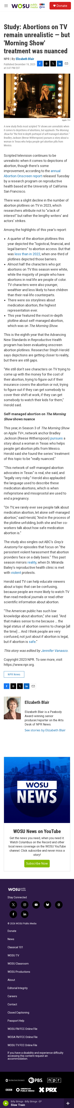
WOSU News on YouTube (37, 831)
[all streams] (69, 1103)
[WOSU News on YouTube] (37, 790)
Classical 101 (15, 947)
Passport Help (16, 1020)
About (11, 980)
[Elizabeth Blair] (12, 708)
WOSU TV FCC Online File (22, 1045)
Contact (12, 1004)
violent (16, 573)
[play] (5, 1103)
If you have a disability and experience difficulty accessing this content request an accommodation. (35, 1055)
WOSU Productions (19, 971)
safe (32, 642)
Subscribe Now (37, 863)
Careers (12, 996)
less (18, 254)
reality (32, 562)
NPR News (14, 674)
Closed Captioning (18, 1012)
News (11, 939)
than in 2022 (31, 254)
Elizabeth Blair (25, 59)
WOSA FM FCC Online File (23, 1037)
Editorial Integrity (18, 988)
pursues (56, 438)
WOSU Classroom (18, 963)
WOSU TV (13, 955)
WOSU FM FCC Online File (22, 1029)
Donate (62, 5)
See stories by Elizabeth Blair (45, 730)
